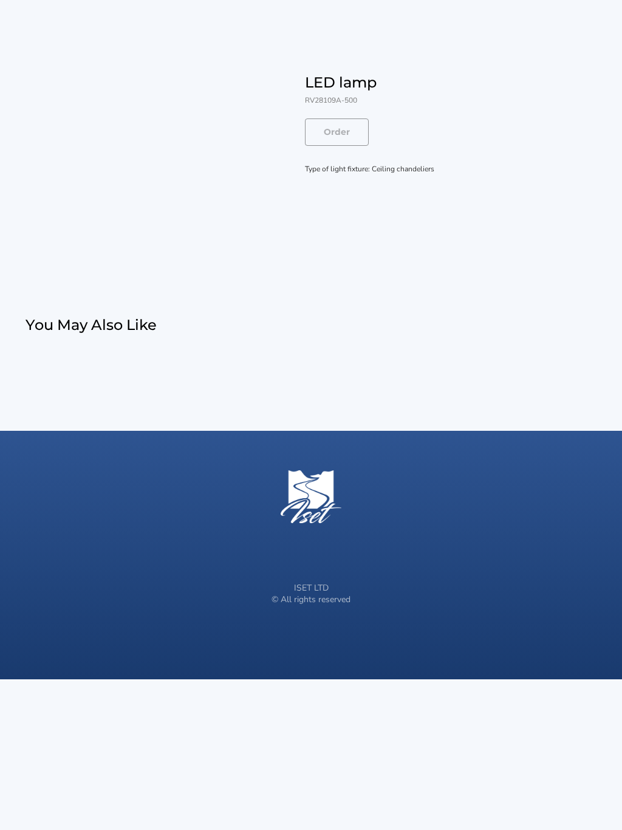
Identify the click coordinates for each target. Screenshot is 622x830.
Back (29, 17)
